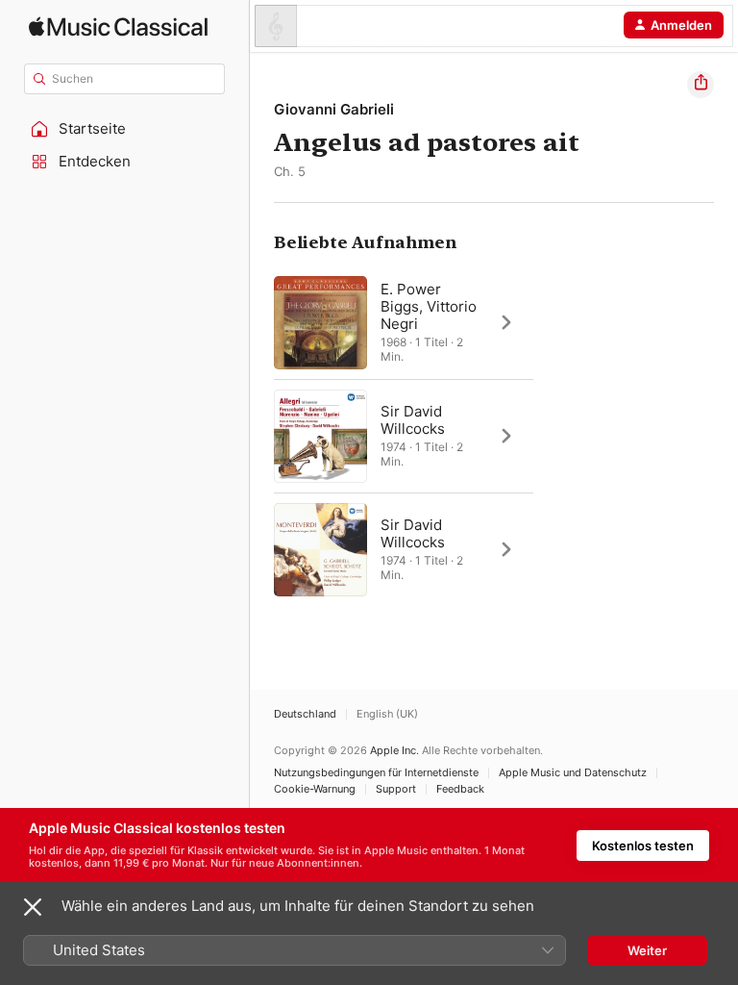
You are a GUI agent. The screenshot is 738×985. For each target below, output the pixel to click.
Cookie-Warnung (315, 789)
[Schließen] (32, 907)
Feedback (460, 789)
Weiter (647, 950)
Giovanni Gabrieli (334, 109)
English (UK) (387, 714)
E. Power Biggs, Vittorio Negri (429, 306)
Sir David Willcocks (413, 420)
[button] (125, 128)
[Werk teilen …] (700, 84)
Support (396, 789)
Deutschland (305, 714)
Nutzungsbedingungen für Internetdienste (376, 773)
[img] (118, 26)
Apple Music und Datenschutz (573, 773)
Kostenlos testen (643, 845)
